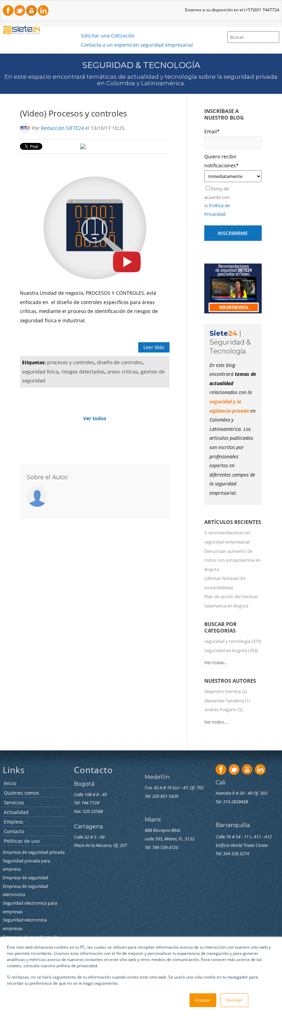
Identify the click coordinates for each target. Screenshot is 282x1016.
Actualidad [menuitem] (16, 812)
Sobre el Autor (47, 477)
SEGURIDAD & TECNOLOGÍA (141, 65)
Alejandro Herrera (225, 691)
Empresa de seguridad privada (34, 852)
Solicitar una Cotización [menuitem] (108, 35)
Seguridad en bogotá (231, 650)
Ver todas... (215, 662)
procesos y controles (70, 362)
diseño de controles (119, 362)
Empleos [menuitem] (13, 822)
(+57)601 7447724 (261, 10)
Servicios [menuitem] (14, 803)
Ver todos (94, 418)
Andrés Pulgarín (223, 709)
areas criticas (122, 371)
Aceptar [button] (202, 1000)
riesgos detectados (83, 371)
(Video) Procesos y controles (73, 113)
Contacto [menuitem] (14, 832)
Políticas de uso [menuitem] (22, 841)
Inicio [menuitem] (10, 783)
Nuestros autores (230, 680)
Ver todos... (215, 722)
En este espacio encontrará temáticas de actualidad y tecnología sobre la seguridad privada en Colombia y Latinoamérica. (141, 80)
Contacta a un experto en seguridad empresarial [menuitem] (137, 45)
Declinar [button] (234, 1000)
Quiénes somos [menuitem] (21, 793)
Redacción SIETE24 (62, 128)
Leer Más (153, 347)
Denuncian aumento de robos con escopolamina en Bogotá (232, 560)
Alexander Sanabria (227, 700)
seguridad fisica (40, 371)
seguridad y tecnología (232, 641)
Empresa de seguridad (26, 877)
